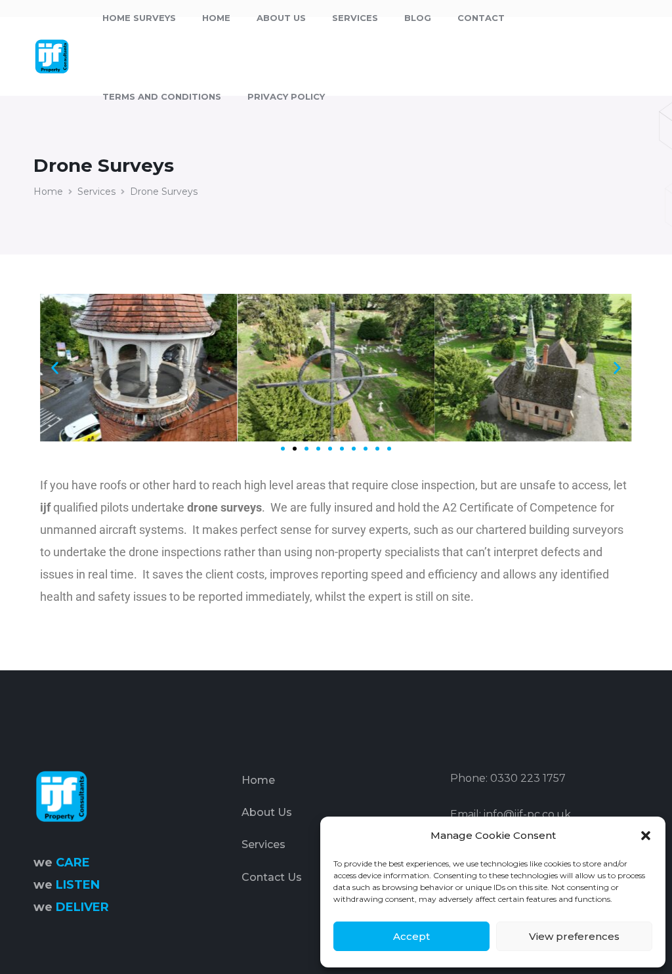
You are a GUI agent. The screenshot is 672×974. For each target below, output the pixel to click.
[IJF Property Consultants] (51, 56)
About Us (267, 812)
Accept (411, 936)
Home (48, 191)
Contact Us (272, 877)
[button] (645, 835)
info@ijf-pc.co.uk (527, 814)
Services (96, 191)
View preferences (574, 936)
